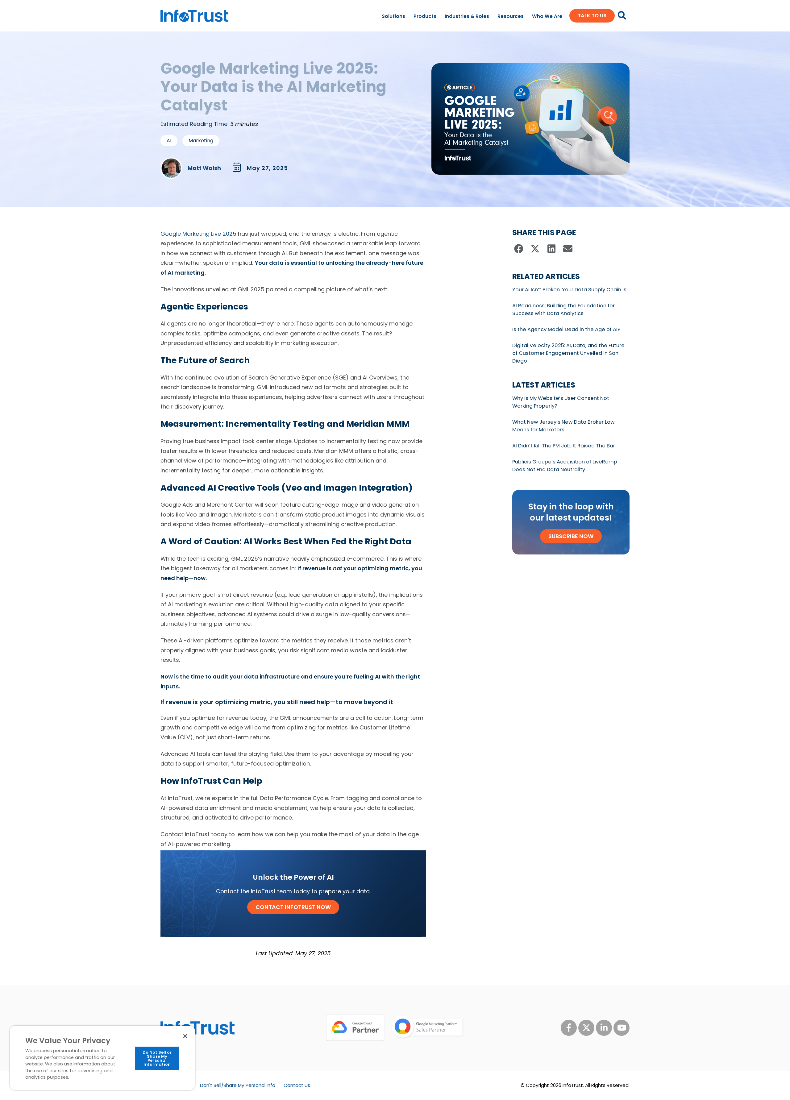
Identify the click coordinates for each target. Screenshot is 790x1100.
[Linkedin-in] (604, 1028)
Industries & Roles (467, 16)
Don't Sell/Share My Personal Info (237, 1085)
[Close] (185, 1036)
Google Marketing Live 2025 (198, 234)
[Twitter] (586, 1028)
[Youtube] (621, 1028)
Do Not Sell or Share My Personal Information (157, 1058)
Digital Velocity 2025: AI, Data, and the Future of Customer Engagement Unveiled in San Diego (568, 353)
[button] (519, 249)
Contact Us (297, 1085)
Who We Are (547, 16)
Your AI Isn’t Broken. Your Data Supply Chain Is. (569, 289)
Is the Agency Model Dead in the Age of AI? (566, 329)
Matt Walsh (204, 168)
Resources (510, 16)
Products (425, 16)
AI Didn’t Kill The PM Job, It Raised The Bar (563, 445)
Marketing (201, 140)
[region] (102, 1058)
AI (169, 140)
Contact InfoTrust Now (293, 907)
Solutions (393, 16)
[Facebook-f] (569, 1028)
